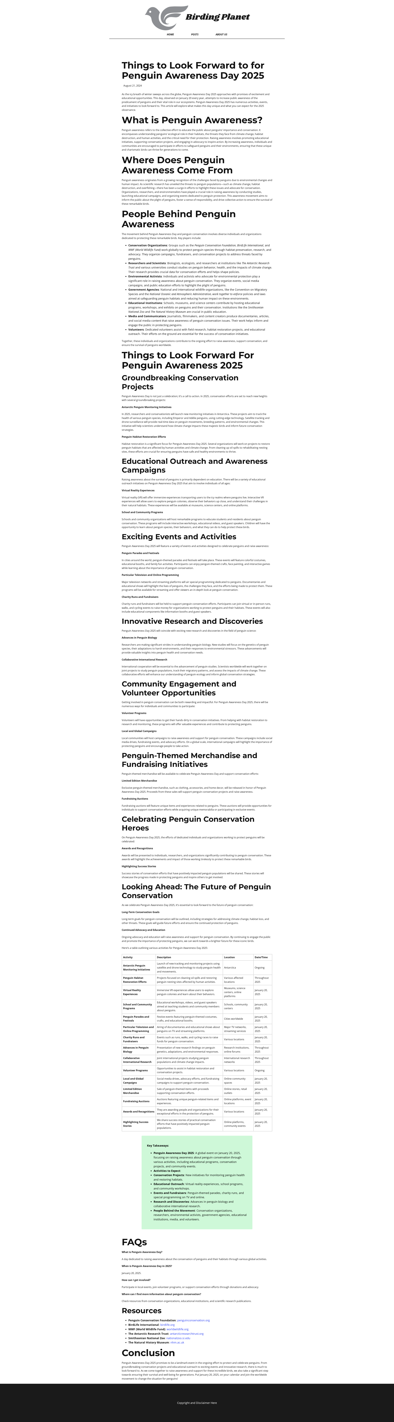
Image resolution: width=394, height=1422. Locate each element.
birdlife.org (167, 1325)
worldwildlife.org (178, 1329)
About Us (221, 34)
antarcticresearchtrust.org (187, 1333)
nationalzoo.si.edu (178, 1338)
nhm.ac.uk (177, 1342)
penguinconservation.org (193, 1320)
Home (170, 34)
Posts (194, 34)
